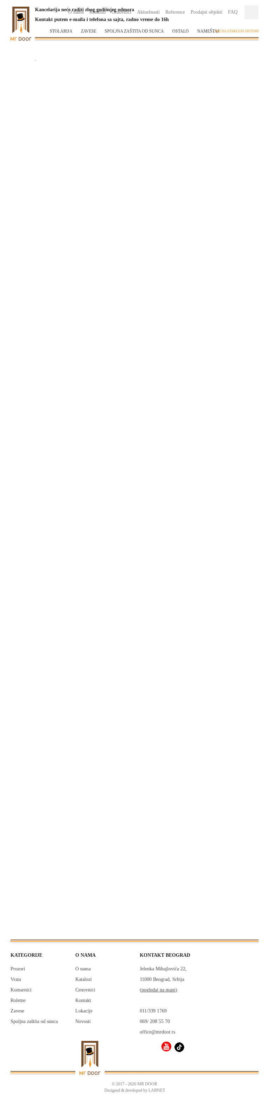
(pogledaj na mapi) (158, 990)
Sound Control (35, 834)
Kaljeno (27, 824)
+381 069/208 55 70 (52, 685)
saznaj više (134, 687)
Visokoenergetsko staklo (46, 795)
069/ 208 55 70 (155, 1021)
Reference (175, 12)
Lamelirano (31, 814)
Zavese (88, 31)
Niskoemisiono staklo (43, 775)
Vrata (16, 979)
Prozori (18, 968)
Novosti (83, 1021)
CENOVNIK (174, 240)
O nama (83, 968)
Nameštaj (208, 31)
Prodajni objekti (206, 12)
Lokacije (83, 1011)
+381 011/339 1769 (53, 691)
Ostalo (180, 31)
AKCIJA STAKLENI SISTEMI (236, 31)
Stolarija (61, 31)
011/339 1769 (153, 1011)
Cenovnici (85, 990)
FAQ (232, 12)
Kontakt (83, 1000)
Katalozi (83, 979)
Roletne (18, 1000)
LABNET (157, 1090)
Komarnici (21, 990)
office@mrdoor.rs (52, 697)
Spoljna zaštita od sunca (134, 31)
